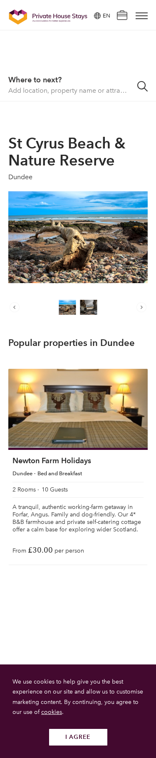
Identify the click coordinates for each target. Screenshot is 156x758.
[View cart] (121, 16)
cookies (51, 712)
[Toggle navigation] (142, 15)
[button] (16, 307)
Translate (96, 58)
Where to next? (35, 79)
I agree (78, 737)
